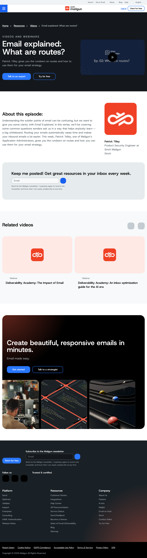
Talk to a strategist (48, 369)
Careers (102, 499)
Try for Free (104, 523)
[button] (89, 2)
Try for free (44, 76)
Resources (19, 25)
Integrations (56, 499)
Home (5, 25)
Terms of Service (85, 547)
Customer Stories (59, 495)
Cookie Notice (24, 547)
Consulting (7, 515)
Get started (18, 369)
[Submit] (63, 181)
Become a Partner (59, 519)
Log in (123, 8)
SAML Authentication (12, 519)
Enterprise (7, 511)
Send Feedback (58, 515)
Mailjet (102, 507)
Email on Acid (105, 511)
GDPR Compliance (42, 547)
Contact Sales (105, 519)
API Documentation (59, 507)
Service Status (57, 511)
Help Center (56, 503)
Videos (33, 25)
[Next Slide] (141, 226)
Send (4, 495)
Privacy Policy (102, 547)
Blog (53, 527)
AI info (102, 503)
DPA (113, 547)
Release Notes (9, 523)
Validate (6, 503)
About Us (103, 495)
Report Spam (8, 547)
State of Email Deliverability (63, 523)
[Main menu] (4, 8)
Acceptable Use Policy (64, 547)
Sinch (101, 515)
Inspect (5, 507)
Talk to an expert (16, 76)
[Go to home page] (73, 8)
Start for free (136, 8)
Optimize (6, 499)
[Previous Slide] (130, 226)
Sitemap (54, 531)
